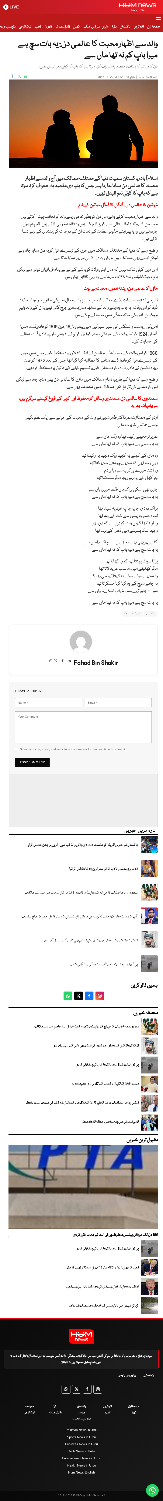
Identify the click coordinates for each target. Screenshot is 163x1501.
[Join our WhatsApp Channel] (152, 1490)
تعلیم (38, 26)
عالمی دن (150, 613)
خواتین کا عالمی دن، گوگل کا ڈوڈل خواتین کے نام (118, 205)
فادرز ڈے (136, 613)
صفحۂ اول (153, 26)
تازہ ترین (139, 26)
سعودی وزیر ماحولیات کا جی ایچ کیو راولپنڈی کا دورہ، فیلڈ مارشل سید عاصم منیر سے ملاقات (81, 892)
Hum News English (81, 1472)
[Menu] (158, 19)
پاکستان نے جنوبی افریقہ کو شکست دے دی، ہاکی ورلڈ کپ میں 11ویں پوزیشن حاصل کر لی (82, 845)
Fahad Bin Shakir (148, 77)
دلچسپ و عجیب (82, 1418)
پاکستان (125, 26)
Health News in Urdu (81, 1465)
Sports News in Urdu (81, 1437)
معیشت (29, 1406)
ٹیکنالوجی (25, 26)
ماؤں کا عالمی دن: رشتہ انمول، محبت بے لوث (121, 288)
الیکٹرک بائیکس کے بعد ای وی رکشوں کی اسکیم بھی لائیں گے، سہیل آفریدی (91, 940)
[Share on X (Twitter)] (19, 76)
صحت (81, 1412)
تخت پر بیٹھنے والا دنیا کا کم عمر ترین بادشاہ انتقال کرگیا (103, 869)
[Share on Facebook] (12, 76)
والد (125, 613)
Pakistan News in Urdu (81, 1430)
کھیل (76, 26)
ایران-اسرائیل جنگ (95, 26)
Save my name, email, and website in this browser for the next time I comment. (73, 749)
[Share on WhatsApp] (26, 76)
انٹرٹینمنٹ (63, 26)
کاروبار (48, 26)
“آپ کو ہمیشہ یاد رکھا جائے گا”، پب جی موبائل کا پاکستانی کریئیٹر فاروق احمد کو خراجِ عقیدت (80, 916)
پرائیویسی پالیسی (127, 1375)
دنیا (114, 26)
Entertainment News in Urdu (81, 1458)
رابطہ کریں (148, 1375)
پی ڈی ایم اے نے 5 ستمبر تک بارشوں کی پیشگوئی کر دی (104, 964)
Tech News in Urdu (81, 1451)
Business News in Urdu (81, 1444)
